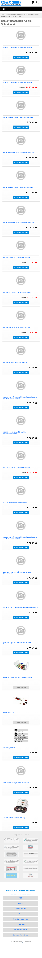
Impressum (20, 903)
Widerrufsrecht (21, 908)
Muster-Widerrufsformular (20, 914)
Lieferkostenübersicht (20, 930)
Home (2, 14)
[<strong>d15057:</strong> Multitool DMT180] (21, 700)
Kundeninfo (21, 924)
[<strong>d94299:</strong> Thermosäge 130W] (21, 735)
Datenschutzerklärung (20, 935)
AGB (20, 898)
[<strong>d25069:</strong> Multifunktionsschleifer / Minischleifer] (21, 665)
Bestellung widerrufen (20, 919)
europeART (21, 942)
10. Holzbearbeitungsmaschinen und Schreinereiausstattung (21, 14)
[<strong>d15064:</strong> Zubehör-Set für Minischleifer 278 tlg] (21, 805)
